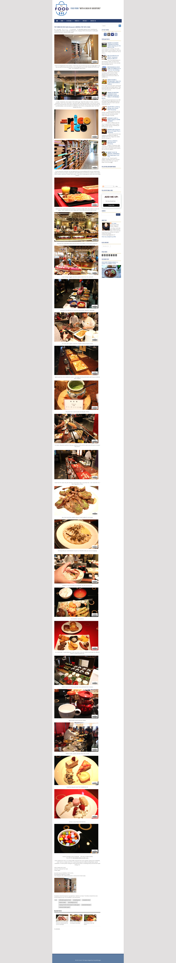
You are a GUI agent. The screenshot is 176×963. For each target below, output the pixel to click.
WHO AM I (85, 21)
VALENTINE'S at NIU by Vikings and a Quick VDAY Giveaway (113, 108)
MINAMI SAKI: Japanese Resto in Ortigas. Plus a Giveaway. (113, 131)
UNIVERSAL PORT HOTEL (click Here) (63, 103)
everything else (93, 29)
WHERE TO (77, 21)
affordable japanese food (84, 29)
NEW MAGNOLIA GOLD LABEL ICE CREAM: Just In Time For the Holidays (114, 68)
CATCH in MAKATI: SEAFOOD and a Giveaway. (112, 142)
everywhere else (58, 30)
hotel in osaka (65, 30)
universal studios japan (68, 32)
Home (62, 21)
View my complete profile (109, 236)
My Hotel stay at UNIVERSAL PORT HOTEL (63, 873)
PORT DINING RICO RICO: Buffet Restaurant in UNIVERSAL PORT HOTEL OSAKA (72, 27)
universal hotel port (58, 32)
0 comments (73, 29)
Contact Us (93, 21)
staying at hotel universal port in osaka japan (88, 30)
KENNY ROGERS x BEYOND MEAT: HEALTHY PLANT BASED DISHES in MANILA (114, 82)
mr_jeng (114, 223)
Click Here (82, 856)
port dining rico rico (73, 30)
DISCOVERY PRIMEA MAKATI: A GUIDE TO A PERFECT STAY (110, 262)
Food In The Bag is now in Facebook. (71, 856)
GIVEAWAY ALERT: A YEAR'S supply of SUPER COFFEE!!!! (113, 119)
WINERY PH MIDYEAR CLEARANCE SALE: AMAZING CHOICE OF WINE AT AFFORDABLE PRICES (110, 95)
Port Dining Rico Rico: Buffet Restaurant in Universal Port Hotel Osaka (69, 875)
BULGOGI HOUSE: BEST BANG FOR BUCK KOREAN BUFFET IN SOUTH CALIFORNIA (62, 923)
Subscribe (111, 205)
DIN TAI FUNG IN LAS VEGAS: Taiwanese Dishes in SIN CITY (113, 57)
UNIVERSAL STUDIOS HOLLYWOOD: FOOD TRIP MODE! (89, 923)
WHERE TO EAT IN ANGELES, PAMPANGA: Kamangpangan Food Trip (113, 154)
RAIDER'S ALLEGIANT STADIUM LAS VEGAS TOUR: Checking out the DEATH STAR (114, 45)
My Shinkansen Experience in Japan (62, 874)
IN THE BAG (69, 21)
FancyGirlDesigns (97, 960)
